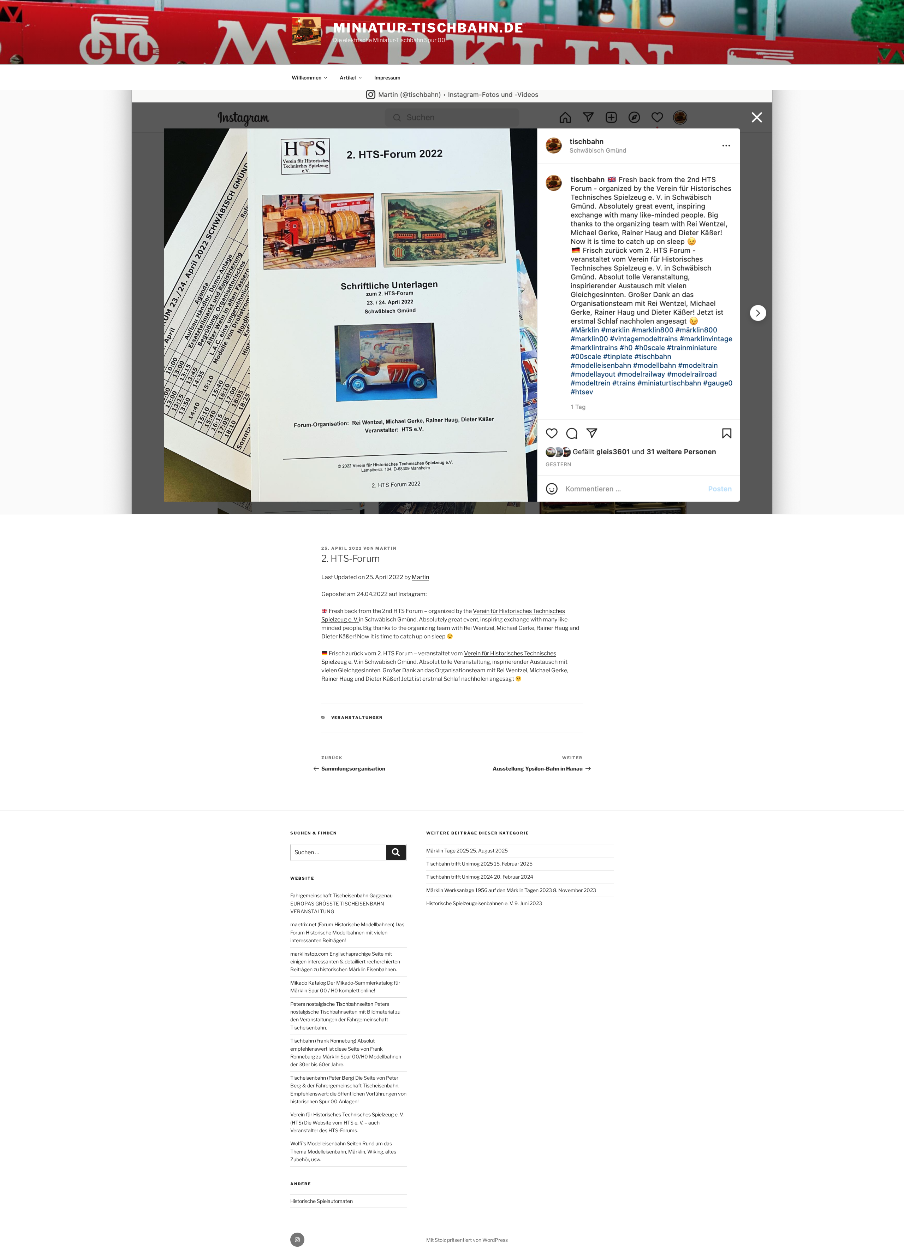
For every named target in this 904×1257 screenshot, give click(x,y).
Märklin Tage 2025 (447, 851)
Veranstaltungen (357, 717)
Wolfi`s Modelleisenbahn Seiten (325, 1143)
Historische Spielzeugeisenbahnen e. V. (469, 903)
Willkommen (306, 78)
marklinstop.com (309, 954)
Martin (420, 577)
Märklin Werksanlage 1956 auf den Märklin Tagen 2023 (489, 890)
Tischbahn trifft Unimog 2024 (459, 877)
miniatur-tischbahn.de (428, 28)
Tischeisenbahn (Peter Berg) (322, 1078)
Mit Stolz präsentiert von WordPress (467, 1240)
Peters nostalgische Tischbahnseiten (331, 1004)
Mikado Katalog (308, 983)
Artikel (348, 78)
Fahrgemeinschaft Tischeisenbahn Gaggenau (341, 895)
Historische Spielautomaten (321, 1201)
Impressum (387, 78)
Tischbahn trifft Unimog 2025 (459, 864)
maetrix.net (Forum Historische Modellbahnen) (342, 924)
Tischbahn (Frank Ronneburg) (323, 1041)
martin (386, 548)
